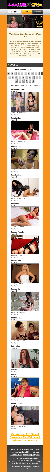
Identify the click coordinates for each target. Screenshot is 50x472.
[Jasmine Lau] (25, 130)
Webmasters (27, 455)
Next (39, 21)
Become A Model (16, 455)
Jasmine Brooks (17, 89)
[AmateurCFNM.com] (25, 4)
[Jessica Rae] (25, 273)
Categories (14, 452)
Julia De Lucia (17, 403)
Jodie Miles (15, 346)
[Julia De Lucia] (25, 415)
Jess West (15, 204)
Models (29, 449)
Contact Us (35, 452)
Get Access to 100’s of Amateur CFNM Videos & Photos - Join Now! (25, 437)
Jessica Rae (16, 260)
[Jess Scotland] (25, 187)
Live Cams (22, 452)
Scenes (35, 449)
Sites (28, 452)
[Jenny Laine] (25, 159)
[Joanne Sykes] (25, 330)
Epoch (18, 466)
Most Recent (15, 86)
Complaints (36, 455)
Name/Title (37, 86)
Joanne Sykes (16, 318)
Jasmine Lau (16, 118)
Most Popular (26, 86)
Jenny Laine (16, 146)
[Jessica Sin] (25, 301)
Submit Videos (21, 449)
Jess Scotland (17, 175)
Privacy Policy (25, 468)
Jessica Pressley (18, 232)
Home (13, 449)
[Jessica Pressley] (25, 244)
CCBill (11, 466)
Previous (10, 21)
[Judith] (25, 387)
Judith (13, 375)
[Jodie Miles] (25, 358)
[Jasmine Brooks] (25, 102)
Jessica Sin (15, 289)
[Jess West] (25, 216)
